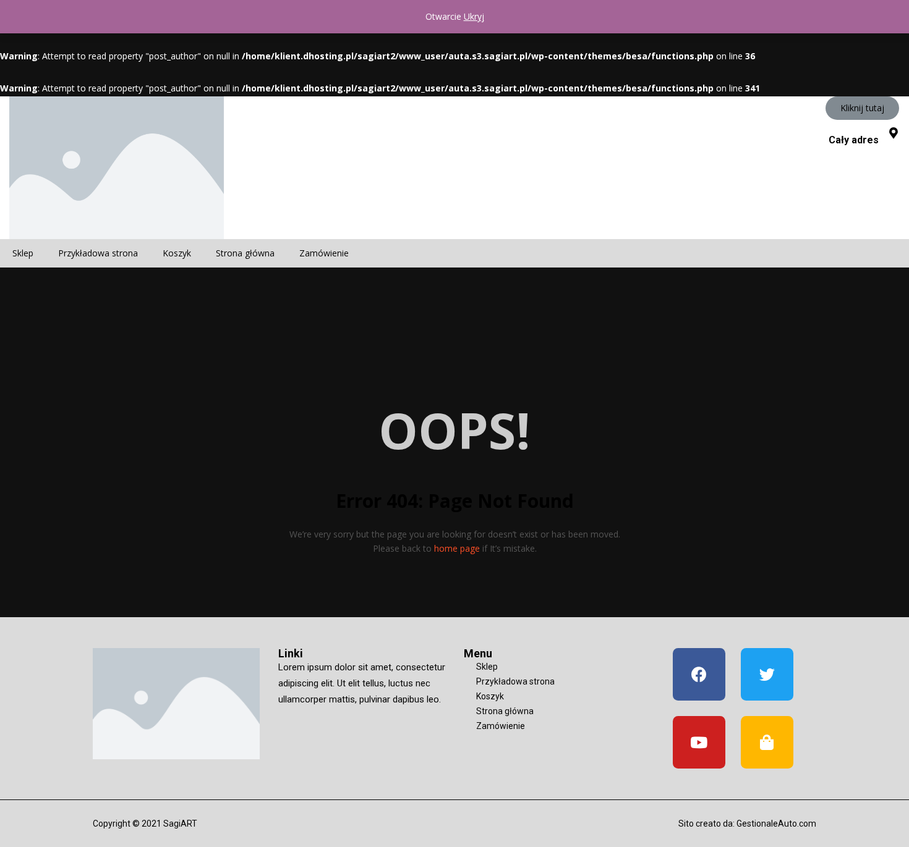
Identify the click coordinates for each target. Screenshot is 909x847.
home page (457, 548)
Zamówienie (324, 253)
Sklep (22, 253)
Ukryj (474, 16)
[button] (862, 108)
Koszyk (177, 253)
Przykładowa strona (98, 253)
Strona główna (245, 253)
